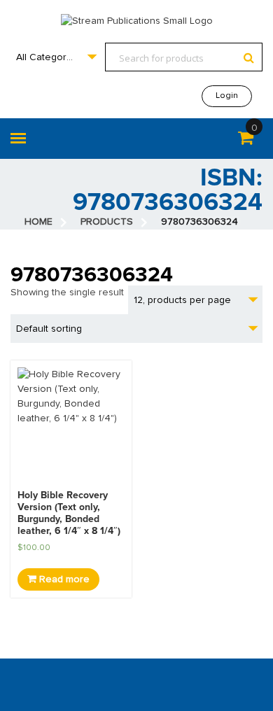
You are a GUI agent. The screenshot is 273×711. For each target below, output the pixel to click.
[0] (245, 141)
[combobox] (56, 57)
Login (227, 96)
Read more (63, 579)
